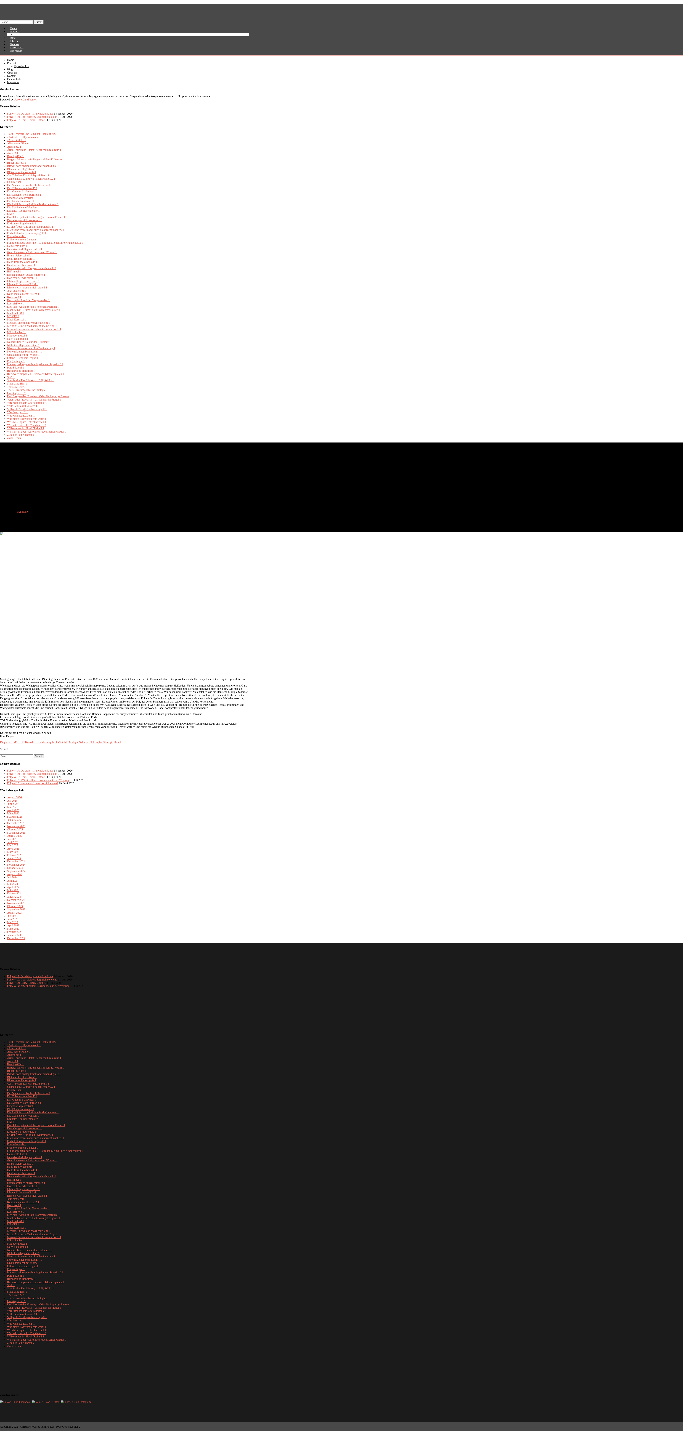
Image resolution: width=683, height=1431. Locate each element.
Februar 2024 (14, 893)
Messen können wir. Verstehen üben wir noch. (34, 329)
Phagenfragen (16, 361)
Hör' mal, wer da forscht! (22, 277)
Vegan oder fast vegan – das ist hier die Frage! (34, 399)
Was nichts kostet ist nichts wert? (26, 418)
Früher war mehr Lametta (22, 239)
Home (10, 59)
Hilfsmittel (14, 271)
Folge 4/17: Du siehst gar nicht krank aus (30, 113)
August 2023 (14, 912)
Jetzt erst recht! (16, 290)
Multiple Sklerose (79, 742)
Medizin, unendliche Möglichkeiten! (28, 322)
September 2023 (16, 909)
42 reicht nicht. (16, 140)
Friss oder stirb (16, 236)
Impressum (16, 50)
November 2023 (16, 903)
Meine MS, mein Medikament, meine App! (32, 325)
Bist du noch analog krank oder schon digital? (34, 165)
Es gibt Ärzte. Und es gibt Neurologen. (30, 226)
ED (22, 742)
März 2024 (13, 890)
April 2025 (13, 848)
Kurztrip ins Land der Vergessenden (28, 300)
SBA (11, 377)
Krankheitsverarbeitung (38, 742)
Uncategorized (16, 393)
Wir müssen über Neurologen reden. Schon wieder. (37, 431)
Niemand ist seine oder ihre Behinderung (31, 348)
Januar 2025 (14, 858)
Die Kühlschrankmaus (20, 201)
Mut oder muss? (17, 335)
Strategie (108, 742)
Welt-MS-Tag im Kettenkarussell (26, 421)
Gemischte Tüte (17, 245)
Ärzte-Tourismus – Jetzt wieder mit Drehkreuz (34, 149)
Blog (10, 69)
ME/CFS (13, 316)
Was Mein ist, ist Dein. (21, 415)
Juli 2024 (12, 877)
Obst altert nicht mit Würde (23, 354)
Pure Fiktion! (15, 367)
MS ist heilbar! (16, 332)
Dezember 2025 (16, 823)
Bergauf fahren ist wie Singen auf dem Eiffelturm (36, 159)
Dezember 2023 (16, 899)
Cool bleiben (15, 181)
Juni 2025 (12, 842)
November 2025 (16, 826)
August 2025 (14, 835)
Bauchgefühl (15, 156)
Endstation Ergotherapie (21, 223)
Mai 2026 (12, 807)
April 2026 (13, 810)
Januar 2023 (14, 935)
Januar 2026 (14, 819)
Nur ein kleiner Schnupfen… (24, 351)
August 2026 (14, 797)
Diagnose (5, 742)
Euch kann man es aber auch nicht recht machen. (35, 229)
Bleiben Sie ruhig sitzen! (22, 169)
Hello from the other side (22, 261)
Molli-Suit (57, 742)
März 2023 (13, 928)
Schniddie (22, 511)
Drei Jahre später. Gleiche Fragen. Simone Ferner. (36, 217)
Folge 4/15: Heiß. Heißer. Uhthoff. (26, 119)
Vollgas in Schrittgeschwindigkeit (27, 409)
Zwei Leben (15, 437)
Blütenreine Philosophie (21, 172)
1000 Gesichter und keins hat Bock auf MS (32, 133)
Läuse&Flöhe (16, 303)
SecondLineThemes (25, 99)
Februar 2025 (14, 855)
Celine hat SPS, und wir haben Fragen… (31, 178)
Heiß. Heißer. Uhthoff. (21, 258)
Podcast (11, 63)
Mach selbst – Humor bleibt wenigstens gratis (33, 309)
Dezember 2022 (16, 938)
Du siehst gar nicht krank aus (24, 220)
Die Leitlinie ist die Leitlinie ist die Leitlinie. (33, 204)
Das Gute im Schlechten (21, 191)
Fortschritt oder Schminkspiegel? (26, 233)
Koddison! (14, 297)
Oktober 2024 (15, 867)
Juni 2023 (12, 919)
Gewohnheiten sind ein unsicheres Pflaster (32, 252)
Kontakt (11, 75)
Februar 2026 (14, 816)
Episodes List (23, 34)
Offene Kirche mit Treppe (22, 357)
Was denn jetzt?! (17, 412)
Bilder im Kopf (16, 162)
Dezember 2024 (16, 861)
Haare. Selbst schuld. (20, 255)
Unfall (117, 742)
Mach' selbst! (15, 313)
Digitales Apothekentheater (23, 210)
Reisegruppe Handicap (21, 370)
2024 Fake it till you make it (24, 137)
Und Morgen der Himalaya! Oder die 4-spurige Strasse (38, 396)
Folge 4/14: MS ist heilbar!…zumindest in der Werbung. (38, 780)
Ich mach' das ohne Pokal (22, 284)
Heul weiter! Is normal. (21, 265)
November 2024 (16, 864)
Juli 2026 (12, 800)
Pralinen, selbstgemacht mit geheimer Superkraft (35, 364)
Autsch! (12, 153)
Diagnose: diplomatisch (21, 197)
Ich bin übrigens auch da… (23, 281)
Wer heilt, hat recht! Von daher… (26, 425)
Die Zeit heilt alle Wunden (23, 207)
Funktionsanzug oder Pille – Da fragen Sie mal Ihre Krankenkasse (45, 242)
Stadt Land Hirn (17, 383)
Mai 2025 (12, 845)
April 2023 (13, 925)
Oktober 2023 (15, 906)
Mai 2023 (12, 922)
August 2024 (14, 874)
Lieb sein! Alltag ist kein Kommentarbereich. (33, 306)
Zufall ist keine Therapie (22, 434)
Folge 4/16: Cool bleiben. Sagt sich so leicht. (32, 116)
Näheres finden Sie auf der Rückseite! (29, 341)
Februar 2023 (14, 931)
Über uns (12, 72)
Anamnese (14, 146)
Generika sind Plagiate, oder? (24, 249)
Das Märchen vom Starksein (24, 194)
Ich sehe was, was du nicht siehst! (27, 287)
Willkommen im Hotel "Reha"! (25, 428)
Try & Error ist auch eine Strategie (27, 389)
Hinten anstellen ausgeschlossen (26, 274)
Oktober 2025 (15, 829)
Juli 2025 (12, 839)
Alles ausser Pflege (19, 143)
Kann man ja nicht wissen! (23, 293)
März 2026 (13, 813)
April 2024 (13, 887)
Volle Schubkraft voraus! (22, 405)
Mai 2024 (12, 883)
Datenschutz (14, 79)
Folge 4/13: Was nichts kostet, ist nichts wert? (32, 783)
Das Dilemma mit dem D (22, 188)
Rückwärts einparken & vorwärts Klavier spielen (35, 373)
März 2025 (13, 851)
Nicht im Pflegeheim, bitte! (23, 345)
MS (66, 742)
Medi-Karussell (17, 319)
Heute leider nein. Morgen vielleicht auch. (31, 268)
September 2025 (16, 832)
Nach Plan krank (17, 338)
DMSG (12, 213)
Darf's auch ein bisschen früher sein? (28, 185)
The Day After (16, 386)
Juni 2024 (12, 880)
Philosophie (96, 742)
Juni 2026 (12, 803)
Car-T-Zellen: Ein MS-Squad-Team (28, 175)
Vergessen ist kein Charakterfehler (27, 402)
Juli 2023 (12, 915)
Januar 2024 (14, 896)
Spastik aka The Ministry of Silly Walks (30, 380)
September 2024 (16, 871)
